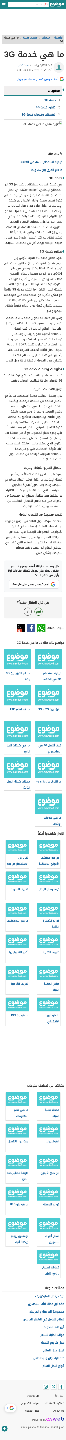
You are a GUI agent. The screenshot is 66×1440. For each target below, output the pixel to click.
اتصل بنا (59, 1395)
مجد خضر (24, 65)
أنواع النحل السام (53, 1366)
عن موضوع (33, 1395)
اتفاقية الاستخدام (54, 1403)
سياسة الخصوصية (29, 1403)
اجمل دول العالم (53, 1350)
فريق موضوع (32, 1410)
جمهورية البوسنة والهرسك (46, 1311)
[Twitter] (53, 1387)
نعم (38, 611)
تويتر (21, 628)
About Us (58, 1410)
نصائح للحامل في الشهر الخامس (43, 1319)
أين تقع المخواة (54, 1327)
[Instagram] (46, 1387)
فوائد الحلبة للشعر (52, 1335)
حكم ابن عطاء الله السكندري (46, 1304)
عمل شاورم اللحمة (52, 1342)
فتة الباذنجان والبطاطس (48, 1358)
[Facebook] (61, 1387)
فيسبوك (31, 628)
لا (28, 611)
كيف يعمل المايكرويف (49, 1296)
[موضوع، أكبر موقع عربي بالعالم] (57, 5)
